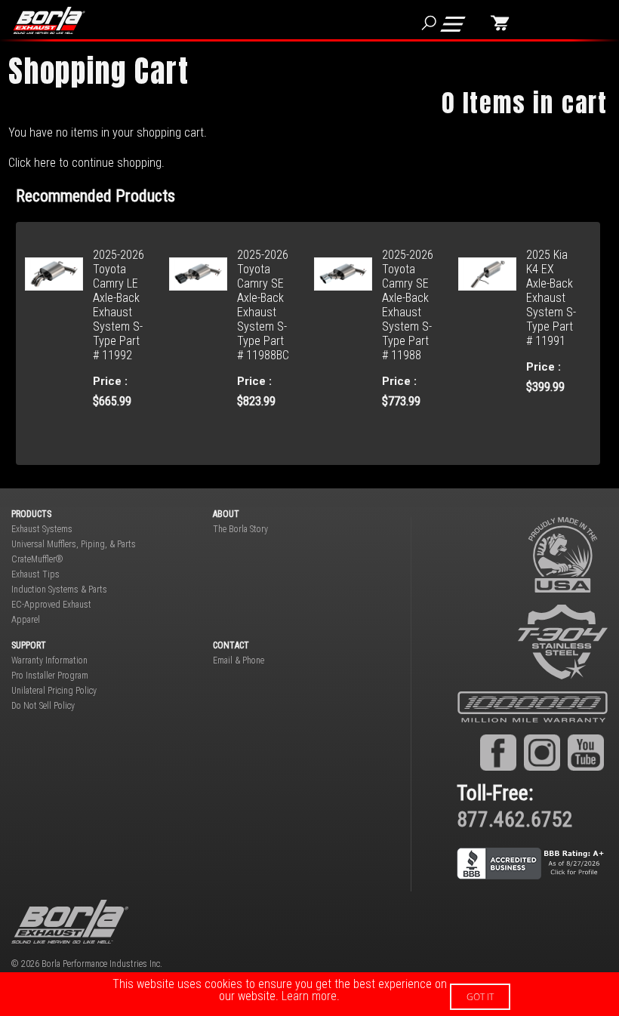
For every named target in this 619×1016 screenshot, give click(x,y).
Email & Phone (238, 660)
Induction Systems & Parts (59, 589)
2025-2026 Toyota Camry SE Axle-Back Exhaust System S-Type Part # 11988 (407, 305)
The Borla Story (240, 529)
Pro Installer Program (49, 675)
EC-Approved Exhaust (51, 604)
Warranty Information (49, 660)
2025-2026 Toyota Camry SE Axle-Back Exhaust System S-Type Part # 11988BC (263, 305)
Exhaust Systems (41, 529)
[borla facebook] (498, 752)
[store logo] (58, 20)
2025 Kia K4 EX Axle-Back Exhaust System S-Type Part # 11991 (551, 298)
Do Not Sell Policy (43, 705)
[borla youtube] (586, 752)
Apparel (25, 619)
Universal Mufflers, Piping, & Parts (73, 544)
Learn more (309, 996)
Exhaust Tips (35, 574)
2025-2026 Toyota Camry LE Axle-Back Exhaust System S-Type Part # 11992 (118, 305)
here (45, 162)
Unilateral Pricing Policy (54, 690)
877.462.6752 (515, 819)
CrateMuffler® (37, 559)
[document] (309, 994)
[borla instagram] (542, 752)
